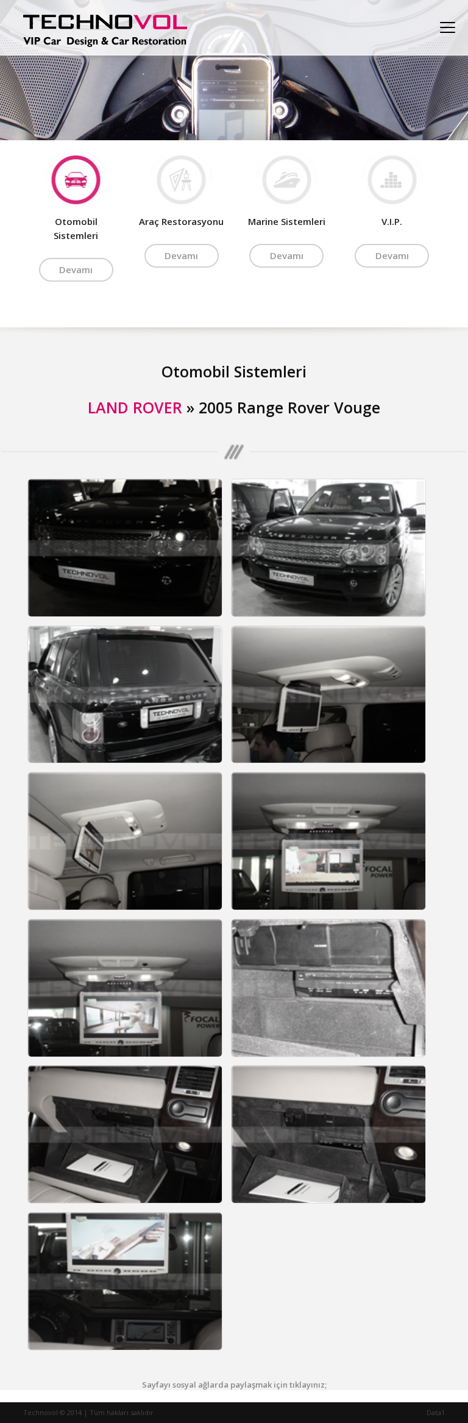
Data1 (436, 1412)
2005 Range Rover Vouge (289, 407)
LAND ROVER (135, 407)
